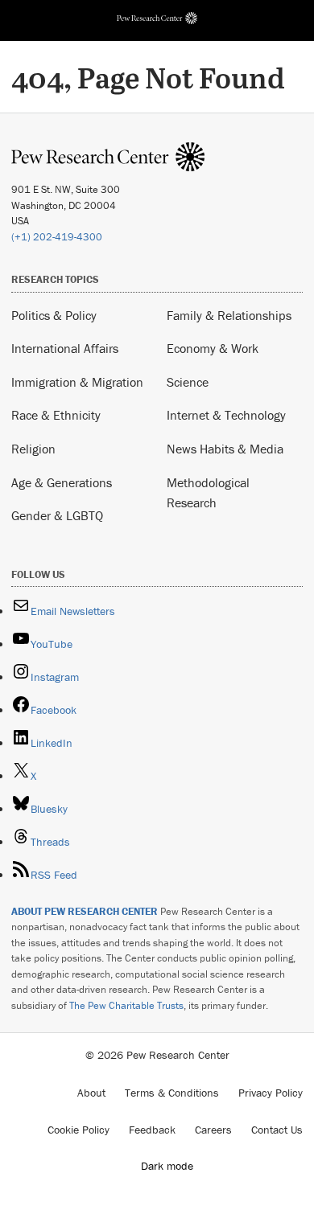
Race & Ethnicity (56, 415)
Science (188, 382)
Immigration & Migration (77, 382)
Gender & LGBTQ (57, 515)
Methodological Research (208, 492)
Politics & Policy (54, 315)
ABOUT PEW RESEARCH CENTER (84, 911)
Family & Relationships (229, 315)
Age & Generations (61, 482)
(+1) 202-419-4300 (56, 237)
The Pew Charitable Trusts (126, 1005)
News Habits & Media (225, 449)
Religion (33, 449)
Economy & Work (212, 348)
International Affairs (64, 348)
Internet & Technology (226, 415)
